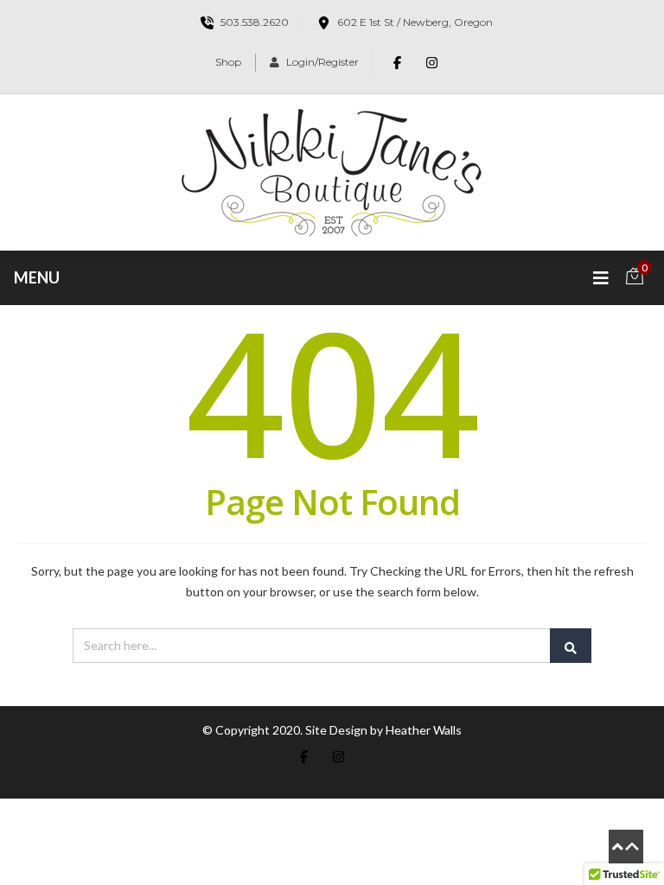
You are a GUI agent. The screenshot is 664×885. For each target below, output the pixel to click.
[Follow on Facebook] (397, 62)
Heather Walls (424, 730)
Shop (228, 61)
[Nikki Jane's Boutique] (332, 172)
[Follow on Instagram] (432, 62)
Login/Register (322, 61)
